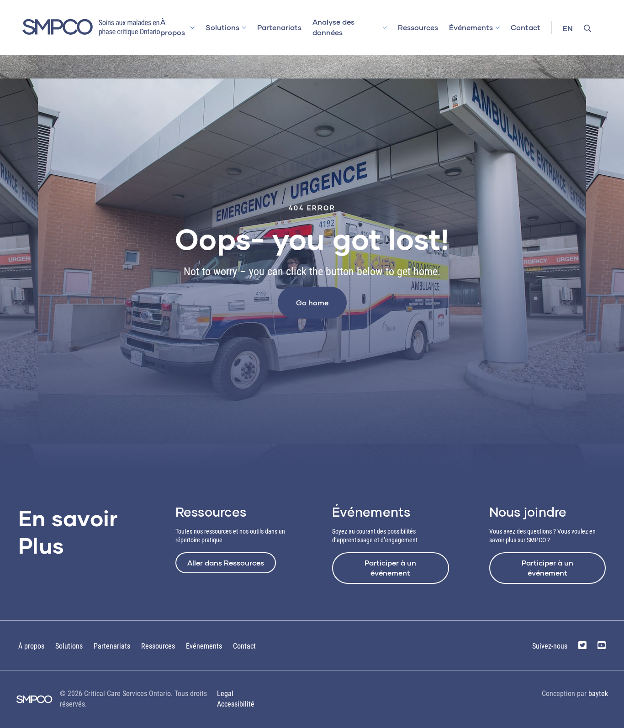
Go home (312, 302)
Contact (525, 27)
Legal (225, 693)
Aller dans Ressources (225, 562)
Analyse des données (333, 27)
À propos (172, 27)
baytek (598, 693)
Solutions (222, 27)
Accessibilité (235, 704)
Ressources (418, 27)
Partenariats (279, 27)
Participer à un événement (390, 567)
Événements (471, 27)
